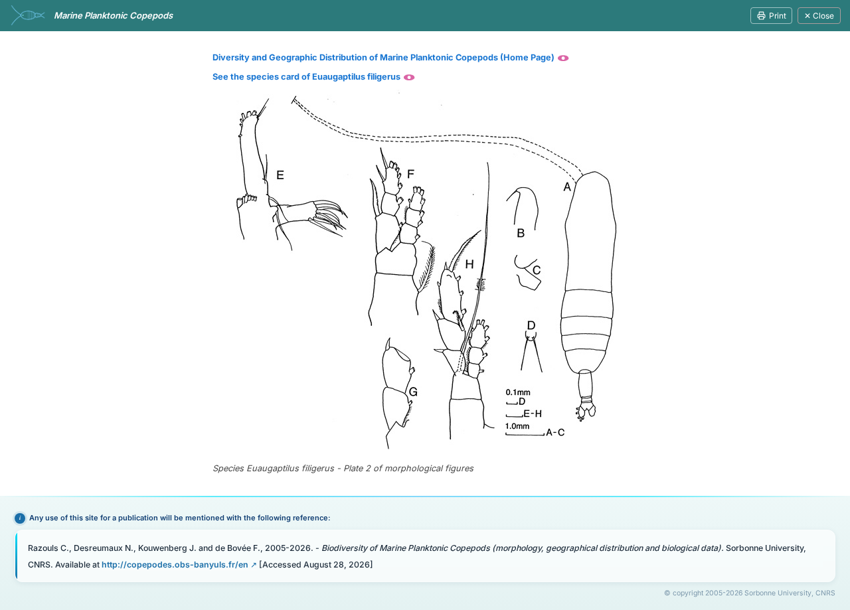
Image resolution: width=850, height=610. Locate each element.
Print (777, 16)
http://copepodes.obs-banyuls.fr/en (175, 565)
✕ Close (819, 16)
